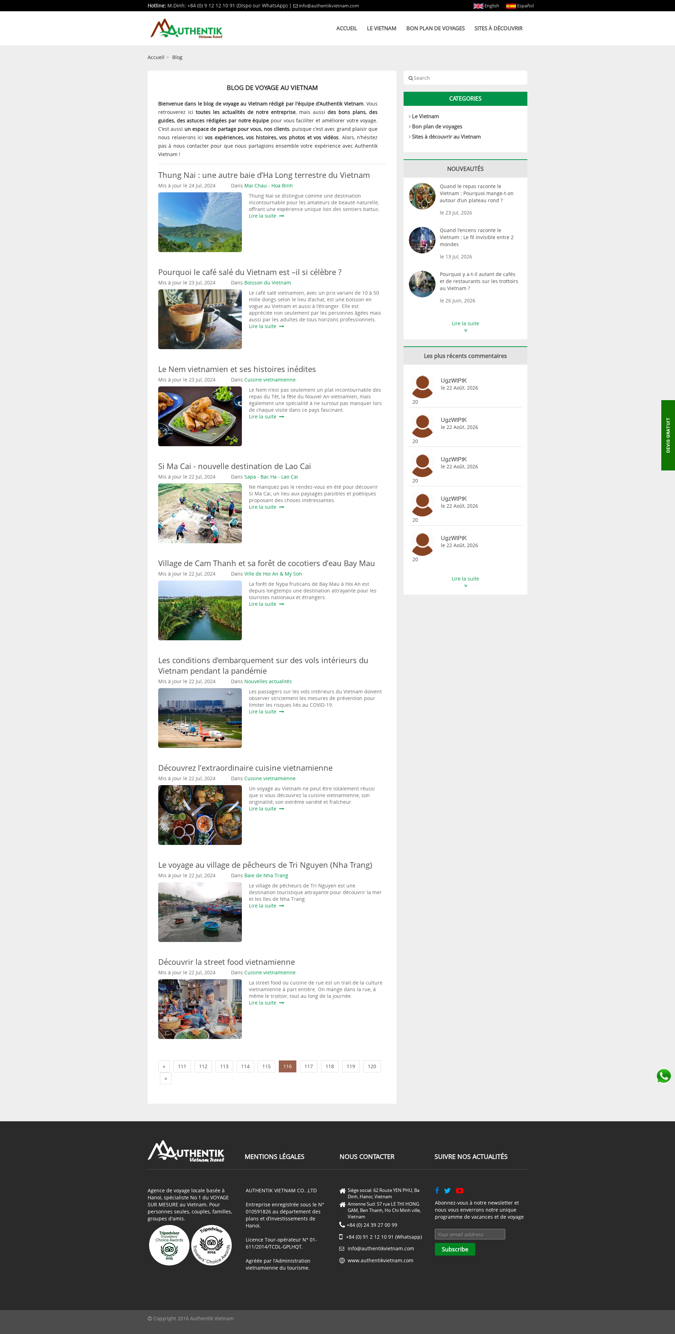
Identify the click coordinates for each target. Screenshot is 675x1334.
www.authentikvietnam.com (380, 1260)
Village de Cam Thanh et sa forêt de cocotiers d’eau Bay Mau (266, 563)
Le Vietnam (382, 28)
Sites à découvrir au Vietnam (446, 136)
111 (182, 1066)
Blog (177, 57)
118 (330, 1066)
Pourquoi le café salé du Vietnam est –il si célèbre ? (249, 272)
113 (224, 1066)
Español (525, 5)
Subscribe (455, 1249)
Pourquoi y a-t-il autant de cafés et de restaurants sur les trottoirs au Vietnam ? (479, 281)
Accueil (346, 28)
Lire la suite (264, 215)
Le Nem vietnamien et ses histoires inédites (237, 369)
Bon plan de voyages (435, 28)
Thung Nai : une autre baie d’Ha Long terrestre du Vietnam (264, 174)
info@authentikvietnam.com (329, 5)
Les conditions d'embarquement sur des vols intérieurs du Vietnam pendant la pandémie (263, 665)
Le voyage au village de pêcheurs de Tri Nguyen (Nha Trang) (265, 864)
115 (266, 1066)
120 (372, 1066)
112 (203, 1066)
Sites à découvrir (498, 28)
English (491, 5)
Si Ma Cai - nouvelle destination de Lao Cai (234, 466)
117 (308, 1066)
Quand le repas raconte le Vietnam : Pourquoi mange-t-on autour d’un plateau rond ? (477, 193)
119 (351, 1066)
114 (245, 1066)
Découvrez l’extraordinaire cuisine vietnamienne (245, 767)
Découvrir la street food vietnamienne (226, 961)
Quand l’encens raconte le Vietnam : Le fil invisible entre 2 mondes (477, 237)
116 (287, 1066)
